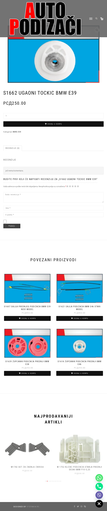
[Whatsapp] (99, 478)
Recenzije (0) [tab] (13, 148)
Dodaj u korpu (55, 124)
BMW (15, 131)
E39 (19, 131)
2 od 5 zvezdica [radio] (68, 186)
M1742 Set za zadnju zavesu (27, 467)
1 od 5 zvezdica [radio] (67, 186)
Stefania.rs (33, 507)
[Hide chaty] (99, 504)
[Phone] (99, 486)
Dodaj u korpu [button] (28, 318)
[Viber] (99, 495)
